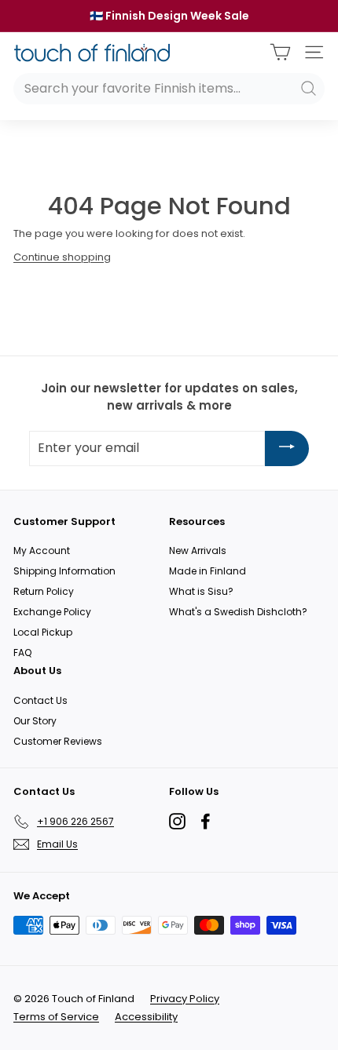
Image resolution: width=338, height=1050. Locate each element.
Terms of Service (56, 1016)
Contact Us (40, 700)
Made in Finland (207, 571)
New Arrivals (197, 550)
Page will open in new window (177, 821)
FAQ (22, 652)
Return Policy (43, 591)
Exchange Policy (52, 611)
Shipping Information (64, 571)
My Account (41, 550)
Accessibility (146, 1016)
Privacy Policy (184, 998)
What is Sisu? (201, 591)
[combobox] (169, 88)
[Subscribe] (287, 448)
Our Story (35, 720)
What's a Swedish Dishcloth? (238, 611)
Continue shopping (62, 257)
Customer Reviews (57, 741)
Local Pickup (42, 632)
